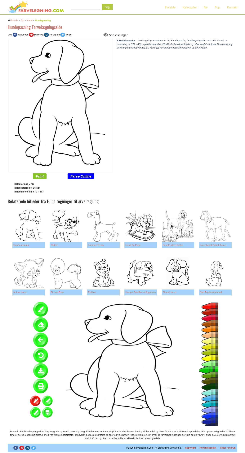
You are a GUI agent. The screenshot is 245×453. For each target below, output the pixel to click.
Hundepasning (21, 245)
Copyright (190, 447)
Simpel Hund (169, 292)
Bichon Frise (57, 292)
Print (40, 176)
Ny (206, 7)
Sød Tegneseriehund (211, 292)
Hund (30, 20)
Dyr (22, 20)
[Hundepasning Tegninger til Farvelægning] (60, 105)
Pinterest (38, 34)
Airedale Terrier (96, 245)
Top (217, 7)
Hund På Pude (133, 245)
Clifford (54, 245)
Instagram (54, 34)
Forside (170, 7)
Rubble (92, 292)
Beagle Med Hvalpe (173, 245)
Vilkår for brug (227, 447)
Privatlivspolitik (207, 447)
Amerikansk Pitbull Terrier (213, 245)
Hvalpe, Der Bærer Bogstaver (140, 292)
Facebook (23, 34)
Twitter (69, 34)
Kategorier (190, 7)
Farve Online (80, 176)
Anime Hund (19, 292)
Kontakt (232, 7)
